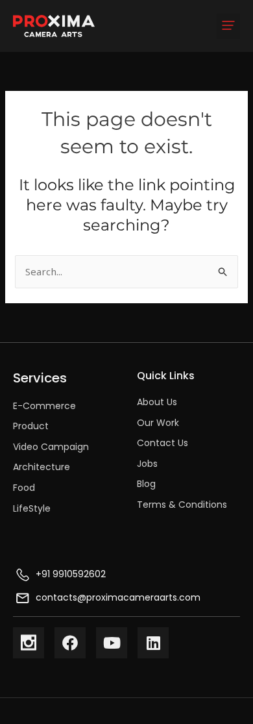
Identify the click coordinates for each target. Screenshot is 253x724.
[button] (228, 26)
